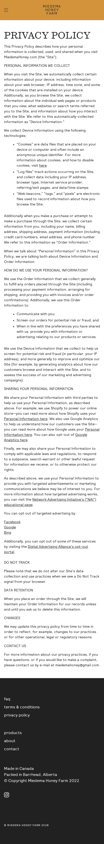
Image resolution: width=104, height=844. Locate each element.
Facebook (12, 522)
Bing (7, 532)
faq (7, 699)
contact (11, 749)
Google (10, 527)
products (13, 733)
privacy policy (17, 715)
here (43, 165)
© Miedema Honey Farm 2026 (26, 825)
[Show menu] (8, 10)
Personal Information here (25, 419)
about (9, 741)
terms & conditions (22, 707)
